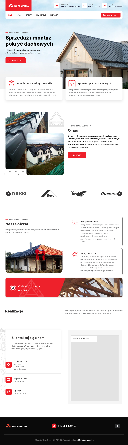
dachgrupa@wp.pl (115, 5)
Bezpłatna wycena (110, 15)
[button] (8, 193)
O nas (18, 15)
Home (10, 15)
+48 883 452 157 (94, 5)
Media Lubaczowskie (85, 440)
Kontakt (54, 15)
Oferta (29, 15)
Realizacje (41, 15)
